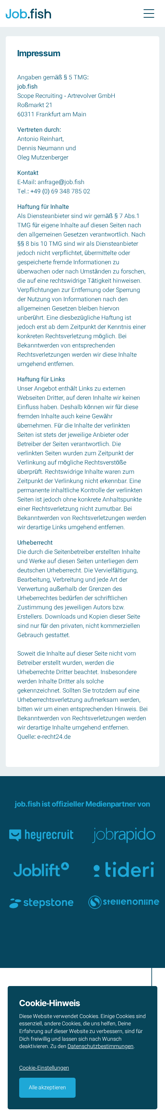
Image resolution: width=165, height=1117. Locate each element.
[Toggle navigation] (149, 13)
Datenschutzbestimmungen (101, 1046)
